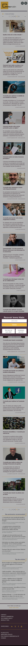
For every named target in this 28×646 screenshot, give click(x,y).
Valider (14, 325)
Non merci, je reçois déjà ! (8, 331)
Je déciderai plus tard (21, 331)
